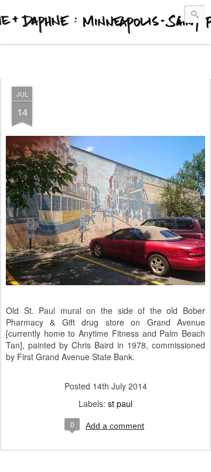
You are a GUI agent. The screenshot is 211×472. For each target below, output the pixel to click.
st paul (120, 403)
